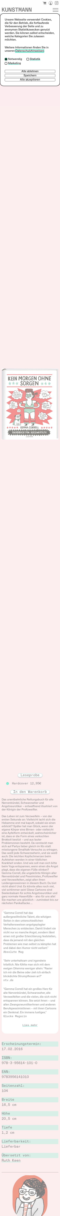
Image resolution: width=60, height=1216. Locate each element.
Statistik (35, 59)
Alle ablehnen (30, 71)
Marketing (14, 63)
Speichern (30, 75)
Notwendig (15, 59)
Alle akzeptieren (30, 79)
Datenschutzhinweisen (29, 51)
